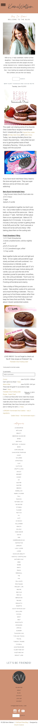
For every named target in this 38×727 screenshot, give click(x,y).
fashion (19, 499)
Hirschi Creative (19, 725)
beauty (19, 433)
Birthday (19, 441)
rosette (19, 606)
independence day (19, 540)
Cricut (19, 471)
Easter (19, 485)
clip (19, 463)
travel (19, 639)
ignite (19, 534)
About (19, 690)
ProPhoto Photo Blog (22, 722)
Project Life (19, 586)
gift (19, 518)
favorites (19, 504)
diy (19, 480)
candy (19, 455)
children (19, 458)
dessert (19, 474)
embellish (19, 491)
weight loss (19, 655)
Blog (19, 693)
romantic (19, 603)
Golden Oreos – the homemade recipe (22, 416)
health (19, 526)
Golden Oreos (28, 135)
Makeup (18, 701)
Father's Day (19, 501)
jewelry (19, 545)
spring (19, 628)
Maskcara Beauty (19, 554)
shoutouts (19, 622)
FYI (19, 515)
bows (19, 447)
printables (19, 584)
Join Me (19, 698)
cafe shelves (18, 449)
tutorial (19, 644)
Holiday (19, 529)
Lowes (19, 551)
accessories (19, 428)
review (19, 600)
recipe (19, 589)
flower (19, 510)
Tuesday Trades (19, 641)
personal (19, 573)
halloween (19, 523)
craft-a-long (18, 469)
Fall (19, 496)
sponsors (19, 625)
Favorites (19, 687)
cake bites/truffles (19, 452)
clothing (19, 466)
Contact (19, 695)
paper (19, 565)
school (19, 614)
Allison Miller (6, 384)
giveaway (19, 521)
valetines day (19, 652)
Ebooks (19, 488)
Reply (19, 382)
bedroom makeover (19, 436)
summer (19, 630)
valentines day (19, 649)
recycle (19, 592)
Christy (5, 379)
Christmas (19, 460)
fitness (19, 507)
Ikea (19, 537)
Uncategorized (19, 647)
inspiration (19, 543)
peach (19, 570)
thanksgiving (19, 633)
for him (19, 512)
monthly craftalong (19, 556)
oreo (19, 562)
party (19, 567)
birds (19, 438)
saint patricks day (19, 608)
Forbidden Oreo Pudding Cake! (19, 362)
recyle (19, 595)
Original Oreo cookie (28, 132)
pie (19, 575)
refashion (19, 597)
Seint (19, 617)
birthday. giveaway (19, 444)
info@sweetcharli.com (19, 706)
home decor (19, 532)
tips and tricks (19, 636)
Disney (19, 477)
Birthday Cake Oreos (14, 135)
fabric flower (19, 493)
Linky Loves (19, 548)
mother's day (19, 559)
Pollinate (19, 581)
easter (19, 482)
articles (19, 430)
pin (19, 578)
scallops (19, 611)
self (19, 619)
